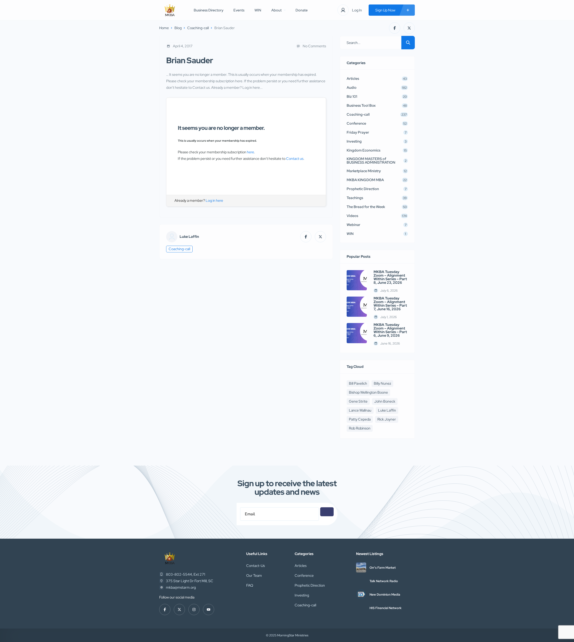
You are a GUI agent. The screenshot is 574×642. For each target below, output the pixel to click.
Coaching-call (198, 28)
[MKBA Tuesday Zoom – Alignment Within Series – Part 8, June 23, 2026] (357, 280)
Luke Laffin (189, 237)
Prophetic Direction (310, 585)
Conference (304, 575)
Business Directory (208, 10)
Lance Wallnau (360, 410)
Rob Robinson (359, 428)
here (250, 152)
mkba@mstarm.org (181, 587)
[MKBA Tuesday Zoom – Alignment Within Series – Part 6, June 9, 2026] (357, 333)
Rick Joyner (386, 419)
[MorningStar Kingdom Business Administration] (169, 10)
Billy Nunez (382, 383)
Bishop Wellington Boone (368, 392)
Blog (178, 28)
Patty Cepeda (360, 419)
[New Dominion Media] (361, 594)
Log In (357, 10)
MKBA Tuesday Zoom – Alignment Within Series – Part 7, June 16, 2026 (390, 304)
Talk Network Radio (384, 581)
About (276, 10)
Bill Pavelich (358, 383)
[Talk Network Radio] (361, 581)
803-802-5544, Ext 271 (185, 574)
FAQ (249, 585)
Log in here (214, 200)
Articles (301, 565)
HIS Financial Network (386, 607)
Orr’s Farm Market (383, 567)
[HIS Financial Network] (361, 608)
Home (164, 28)
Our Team (254, 575)
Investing (302, 595)
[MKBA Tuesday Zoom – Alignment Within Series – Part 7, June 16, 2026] (357, 307)
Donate (302, 10)
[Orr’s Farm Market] (361, 567)
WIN (257, 10)
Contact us (294, 158)
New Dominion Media (385, 594)
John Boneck (384, 401)
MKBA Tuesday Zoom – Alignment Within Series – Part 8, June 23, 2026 (390, 277)
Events (238, 10)
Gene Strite (358, 401)
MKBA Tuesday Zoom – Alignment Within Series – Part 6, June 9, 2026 (390, 330)
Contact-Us (255, 565)
